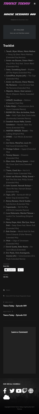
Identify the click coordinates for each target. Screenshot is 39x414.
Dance (8, 296)
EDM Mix (12, 296)
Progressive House (25, 296)
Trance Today (19, 407)
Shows (8, 290)
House (17, 296)
